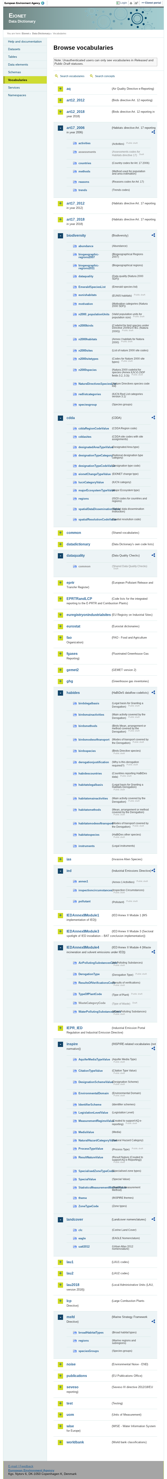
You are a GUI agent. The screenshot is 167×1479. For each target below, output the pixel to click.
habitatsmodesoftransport (94, 823)
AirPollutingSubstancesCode (94, 962)
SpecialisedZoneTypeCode (94, 1171)
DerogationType (89, 974)
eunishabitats (87, 295)
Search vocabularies (72, 76)
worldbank (75, 1442)
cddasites (84, 436)
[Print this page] (131, 3)
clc (80, 1230)
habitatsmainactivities (93, 798)
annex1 (83, 881)
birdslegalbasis (88, 703)
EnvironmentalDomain (93, 1093)
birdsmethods (87, 726)
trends (82, 190)
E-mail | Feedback (20, 1466)
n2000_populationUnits (93, 314)
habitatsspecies (88, 834)
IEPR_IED (75, 1028)
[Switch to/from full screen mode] (137, 3)
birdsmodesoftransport (93, 739)
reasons (83, 181)
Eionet (25, 33)
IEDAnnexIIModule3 (83, 931)
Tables (12, 56)
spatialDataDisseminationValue (94, 509)
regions (83, 498)
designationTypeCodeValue (94, 465)
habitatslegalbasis (90, 784)
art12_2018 (76, 112)
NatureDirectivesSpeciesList (94, 383)
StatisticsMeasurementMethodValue (94, 1187)
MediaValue (86, 1132)
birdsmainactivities (91, 714)
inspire (72, 1044)
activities (84, 143)
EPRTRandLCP (79, 599)
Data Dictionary (41, 33)
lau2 (70, 1273)
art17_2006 (76, 128)
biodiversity (76, 235)
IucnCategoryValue (91, 482)
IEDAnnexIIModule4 (83, 947)
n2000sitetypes (88, 358)
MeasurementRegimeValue (94, 1120)
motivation (85, 303)
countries (84, 163)
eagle (82, 1238)
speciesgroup (87, 404)
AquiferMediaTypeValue (94, 1059)
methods (84, 171)
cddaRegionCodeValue (93, 428)
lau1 (70, 1262)
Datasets (14, 49)
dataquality (85, 276)
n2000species (87, 369)
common (74, 533)
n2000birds (85, 325)
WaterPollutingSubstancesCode (94, 1011)
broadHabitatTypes (91, 1332)
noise (71, 1364)
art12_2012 (76, 100)
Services (14, 87)
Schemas (14, 72)
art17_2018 (76, 219)
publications (77, 1376)
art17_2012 (76, 203)
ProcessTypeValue (90, 1148)
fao (69, 637)
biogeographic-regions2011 (88, 267)
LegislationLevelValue (93, 1112)
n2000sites (85, 350)
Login (123, 3)
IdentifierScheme (89, 1104)
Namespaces (17, 95)
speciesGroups (88, 1351)
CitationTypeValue (90, 1070)
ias (69, 859)
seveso (72, 1387)
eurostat (73, 626)
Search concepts (105, 76)
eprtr (70, 582)
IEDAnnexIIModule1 (83, 915)
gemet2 (73, 670)
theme (82, 1198)
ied (69, 871)
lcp (69, 1301)
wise (70, 1426)
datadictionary (78, 544)
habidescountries (90, 773)
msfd (71, 1317)
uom (70, 1414)
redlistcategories (89, 394)
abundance (85, 246)
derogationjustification (93, 762)
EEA (26, 3)
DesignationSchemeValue (94, 1082)
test (70, 1403)
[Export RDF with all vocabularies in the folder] (153, 132)
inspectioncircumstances (94, 890)
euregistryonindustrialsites (89, 615)
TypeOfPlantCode (90, 994)
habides (73, 693)
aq (69, 89)
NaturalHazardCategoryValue (94, 1140)
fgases (72, 653)
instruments (86, 846)
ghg (70, 681)
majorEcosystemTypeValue (94, 490)
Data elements (18, 64)
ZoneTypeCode (88, 1206)
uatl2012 (84, 1246)
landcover (75, 1219)
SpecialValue (87, 1179)
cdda (71, 418)
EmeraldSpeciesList (91, 287)
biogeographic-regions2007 (88, 256)
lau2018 (73, 1285)
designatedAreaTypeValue (94, 447)
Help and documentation (25, 41)
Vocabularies (17, 80)
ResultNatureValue (90, 1157)
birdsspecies (87, 751)
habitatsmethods (89, 809)
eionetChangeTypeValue (94, 474)
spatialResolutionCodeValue (94, 519)
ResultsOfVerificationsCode (94, 982)
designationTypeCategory (94, 455)
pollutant (84, 901)
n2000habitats (87, 339)
